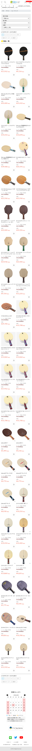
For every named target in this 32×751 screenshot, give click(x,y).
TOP (3, 10)
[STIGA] (8, 212)
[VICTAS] (8, 53)
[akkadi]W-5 (19, 443)
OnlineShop (18, 2)
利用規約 (25, 742)
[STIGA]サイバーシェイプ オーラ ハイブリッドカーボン (8, 253)
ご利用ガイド (8, 742)
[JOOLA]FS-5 (20, 565)
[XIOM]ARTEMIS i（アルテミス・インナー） (8, 348)
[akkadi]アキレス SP (21, 473)
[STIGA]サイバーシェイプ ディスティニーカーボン (8, 221)
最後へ (14, 38)
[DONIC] (8, 587)
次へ (18, 34)
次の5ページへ (6, 38)
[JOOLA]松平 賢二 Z (21, 503)
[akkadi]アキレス (5, 503)
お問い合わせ (26, 744)
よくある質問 (16, 742)
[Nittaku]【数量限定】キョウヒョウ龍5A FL (8, 158)
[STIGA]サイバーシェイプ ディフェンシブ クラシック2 (23, 285)
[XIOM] (23, 149)
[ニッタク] (8, 85)
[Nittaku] (23, 619)
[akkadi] (8, 434)
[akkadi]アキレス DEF (7, 473)
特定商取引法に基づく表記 (17, 744)
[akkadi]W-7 (4, 443)
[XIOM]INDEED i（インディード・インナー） (8, 380)
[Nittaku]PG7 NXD (21, 627)
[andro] (8, 649)
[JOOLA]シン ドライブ (7, 565)
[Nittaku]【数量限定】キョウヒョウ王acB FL (23, 126)
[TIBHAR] (8, 307)
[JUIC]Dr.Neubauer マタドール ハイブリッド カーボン (23, 189)
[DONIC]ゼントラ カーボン (23, 595)
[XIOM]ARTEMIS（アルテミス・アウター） (23, 348)
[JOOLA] (23, 85)
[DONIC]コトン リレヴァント (8, 627)
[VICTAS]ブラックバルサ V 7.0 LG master (8, 62)
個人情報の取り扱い (7, 744)
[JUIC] (8, 180)
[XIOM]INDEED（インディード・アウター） (23, 380)
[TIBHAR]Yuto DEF (6, 316)
